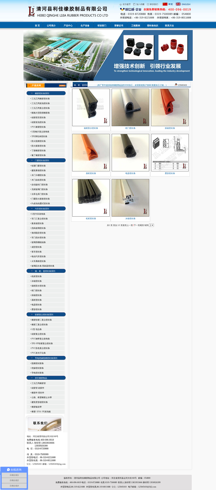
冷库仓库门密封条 (40, 194)
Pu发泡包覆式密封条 (41, 203)
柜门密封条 (37, 290)
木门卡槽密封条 (39, 175)
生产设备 (85, 25)
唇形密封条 (37, 309)
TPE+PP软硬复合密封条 (42, 343)
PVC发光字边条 (39, 353)
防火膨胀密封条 (39, 146)
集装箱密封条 (38, 223)
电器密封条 (37, 305)
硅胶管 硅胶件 (38, 388)
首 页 (37, 25)
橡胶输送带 (37, 407)
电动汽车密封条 (39, 256)
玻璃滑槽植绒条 (39, 242)
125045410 (182, 85)
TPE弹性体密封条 (39, 136)
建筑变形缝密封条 (40, 402)
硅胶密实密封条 (39, 117)
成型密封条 (37, 247)
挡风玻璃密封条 (39, 228)
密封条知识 (152, 25)
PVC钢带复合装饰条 (41, 339)
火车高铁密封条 (39, 261)
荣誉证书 (118, 25)
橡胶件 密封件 (38, 393)
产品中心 (68, 25)
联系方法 (169, 25)
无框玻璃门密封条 (40, 189)
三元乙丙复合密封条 (41, 108)
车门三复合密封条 (40, 219)
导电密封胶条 (38, 373)
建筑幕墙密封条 (39, 170)
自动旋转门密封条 (40, 184)
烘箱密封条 (37, 295)
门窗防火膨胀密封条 (41, 199)
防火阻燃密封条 (39, 141)
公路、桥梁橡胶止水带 (42, 397)
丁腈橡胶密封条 (39, 150)
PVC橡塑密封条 (39, 127)
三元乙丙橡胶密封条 (41, 98)
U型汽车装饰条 (38, 214)
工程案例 (135, 25)
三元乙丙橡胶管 (39, 383)
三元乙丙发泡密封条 (41, 103)
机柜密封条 (37, 276)
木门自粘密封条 (39, 180)
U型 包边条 (37, 329)
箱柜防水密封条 (39, 286)
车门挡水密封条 (39, 237)
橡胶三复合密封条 (40, 324)
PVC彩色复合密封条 (41, 348)
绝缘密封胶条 (38, 368)
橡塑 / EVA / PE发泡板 (41, 411)
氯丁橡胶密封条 (39, 155)
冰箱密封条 (37, 281)
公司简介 (51, 25)
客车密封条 (37, 252)
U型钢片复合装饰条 (40, 132)
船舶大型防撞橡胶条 (41, 113)
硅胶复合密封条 (39, 334)
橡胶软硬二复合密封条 (42, 320)
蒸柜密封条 (37, 300)
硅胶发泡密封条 (39, 122)
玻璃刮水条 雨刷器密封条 (43, 266)
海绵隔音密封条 (39, 233)
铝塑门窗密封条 (39, 166)
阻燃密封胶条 (38, 363)
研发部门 (102, 25)
